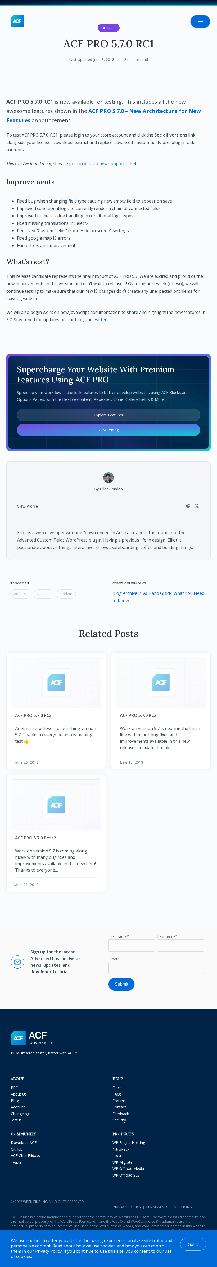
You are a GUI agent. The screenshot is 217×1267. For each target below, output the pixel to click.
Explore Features (108, 414)
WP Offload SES (126, 1175)
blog (79, 320)
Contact (119, 1107)
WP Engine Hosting (128, 1142)
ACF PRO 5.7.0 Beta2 (35, 838)
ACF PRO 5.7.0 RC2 (138, 715)
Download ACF (24, 1142)
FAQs (117, 1094)
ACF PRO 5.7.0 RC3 (33, 715)
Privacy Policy (126, 1206)
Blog (15, 1100)
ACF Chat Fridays (25, 1155)
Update (66, 593)
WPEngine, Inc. (35, 1201)
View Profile (27, 506)
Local (117, 1155)
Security (119, 1120)
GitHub (16, 1149)
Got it (193, 1244)
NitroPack (120, 1149)
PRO (15, 1087)
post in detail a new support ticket (103, 163)
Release (44, 593)
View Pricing (108, 429)
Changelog (20, 1113)
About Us (19, 1094)
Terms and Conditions (169, 1206)
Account (18, 1107)
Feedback (120, 1113)
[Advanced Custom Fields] (17, 21)
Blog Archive (124, 593)
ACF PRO (21, 593)
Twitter (17, 1162)
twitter (100, 320)
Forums (119, 1100)
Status (16, 1120)
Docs (116, 1087)
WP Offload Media (128, 1168)
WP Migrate (122, 1162)
